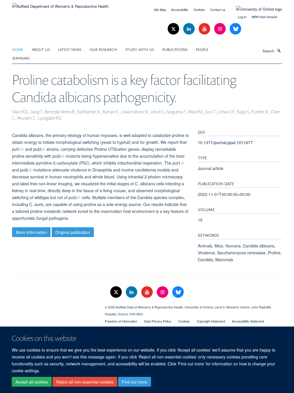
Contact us (217, 9)
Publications (174, 49)
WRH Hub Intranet (264, 16)
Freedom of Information (121, 321)
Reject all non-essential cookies (84, 382)
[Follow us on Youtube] (205, 29)
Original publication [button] (72, 232)
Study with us (139, 49)
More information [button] (31, 232)
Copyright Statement (211, 321)
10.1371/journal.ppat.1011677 (225, 142)
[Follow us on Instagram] (220, 29)
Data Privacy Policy (157, 321)
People (202, 49)
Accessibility (179, 9)
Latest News (69, 49)
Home (17, 49)
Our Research (103, 49)
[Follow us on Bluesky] (235, 29)
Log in (242, 16)
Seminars (21, 57)
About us (41, 49)
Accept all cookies (32, 382)
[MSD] (54, 305)
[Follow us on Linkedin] (189, 29)
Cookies (199, 9)
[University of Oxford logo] (254, 9)
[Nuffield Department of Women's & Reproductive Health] (60, 4)
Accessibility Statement (248, 321)
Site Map (160, 9)
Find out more (134, 382)
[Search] (279, 50)
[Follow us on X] (174, 29)
